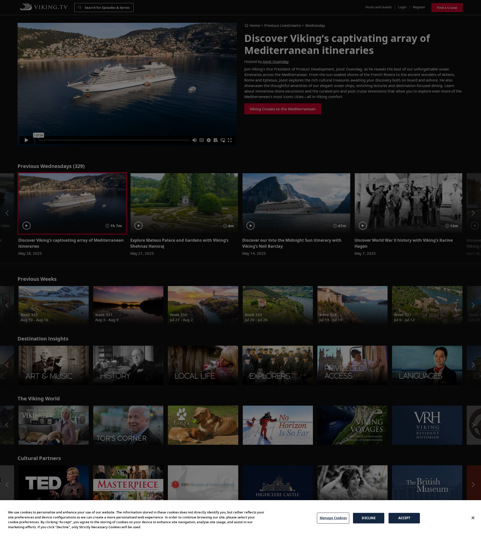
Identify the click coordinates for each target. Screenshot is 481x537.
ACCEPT (404, 518)
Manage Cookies (333, 518)
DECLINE (369, 518)
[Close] (472, 517)
